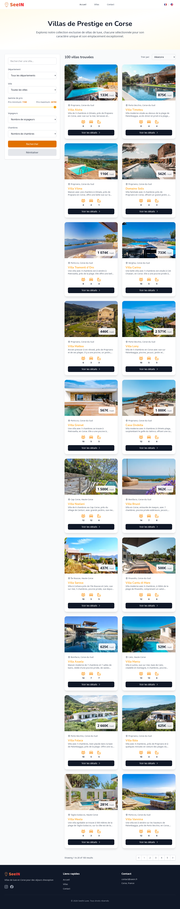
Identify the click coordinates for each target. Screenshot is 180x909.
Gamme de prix (15, 98)
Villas (96, 4)
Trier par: (145, 57)
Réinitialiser (32, 152)
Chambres (13, 127)
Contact (110, 4)
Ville (10, 83)
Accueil (83, 4)
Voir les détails (89, 132)
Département (14, 69)
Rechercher (32, 144)
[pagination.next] (173, 857)
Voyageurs (13, 113)
